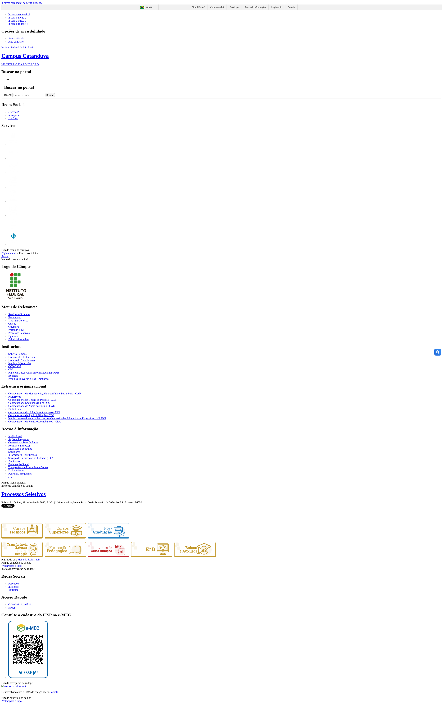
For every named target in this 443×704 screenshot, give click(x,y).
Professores (14, 396)
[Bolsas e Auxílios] (195, 556)
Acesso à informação (255, 7)
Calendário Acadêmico (20, 604)
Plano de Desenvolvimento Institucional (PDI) (33, 372)
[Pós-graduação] (108, 537)
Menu (4, 256)
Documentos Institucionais (22, 357)
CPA (11, 369)
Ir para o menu (17, 17)
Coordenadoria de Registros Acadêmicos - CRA (34, 421)
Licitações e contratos (20, 448)
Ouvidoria (13, 326)
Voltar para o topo (11, 565)
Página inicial (8, 253)
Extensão (13, 375)
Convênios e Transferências (23, 442)
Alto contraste (16, 41)
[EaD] (151, 556)
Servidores (14, 451)
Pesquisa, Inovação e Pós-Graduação (28, 378)
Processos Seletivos (19, 333)
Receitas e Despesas (19, 445)
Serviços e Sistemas (19, 314)
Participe (234, 7)
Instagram (13, 586)
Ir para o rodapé (18, 23)
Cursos (12, 323)
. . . (10, 476)
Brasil (149, 7)
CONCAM (14, 366)
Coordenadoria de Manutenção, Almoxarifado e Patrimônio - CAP (44, 393)
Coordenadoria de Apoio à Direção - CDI (31, 415)
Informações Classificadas (22, 454)
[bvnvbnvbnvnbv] (13, 244)
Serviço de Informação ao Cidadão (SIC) (30, 458)
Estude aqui (14, 317)
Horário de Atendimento (21, 360)
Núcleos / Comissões (19, 363)
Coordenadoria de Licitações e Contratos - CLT (34, 412)
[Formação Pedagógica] (65, 556)
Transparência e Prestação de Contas (28, 467)
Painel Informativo (18, 339)
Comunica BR (217, 7)
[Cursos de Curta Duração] (108, 556)
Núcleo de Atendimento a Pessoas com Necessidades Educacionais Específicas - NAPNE (57, 418)
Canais (291, 7)
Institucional (15, 436)
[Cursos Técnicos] (22, 537)
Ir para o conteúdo (19, 14)
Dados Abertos (16, 470)
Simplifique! (198, 7)
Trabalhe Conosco (18, 320)
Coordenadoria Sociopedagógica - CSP (29, 402)
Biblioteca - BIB (17, 409)
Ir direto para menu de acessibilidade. (21, 2)
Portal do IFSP (16, 329)
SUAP (12, 607)
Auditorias (14, 461)
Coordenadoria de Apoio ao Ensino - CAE (31, 405)
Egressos (13, 336)
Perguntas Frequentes (20, 473)
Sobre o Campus (17, 353)
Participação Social (18, 464)
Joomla (54, 692)
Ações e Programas (18, 439)
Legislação (276, 7)
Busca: (8, 94)
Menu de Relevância (28, 559)
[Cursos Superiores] (65, 537)
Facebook (13, 583)
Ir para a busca (17, 20)
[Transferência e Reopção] (22, 556)
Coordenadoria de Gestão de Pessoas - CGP (32, 399)
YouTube (13, 589)
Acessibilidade (16, 38)
